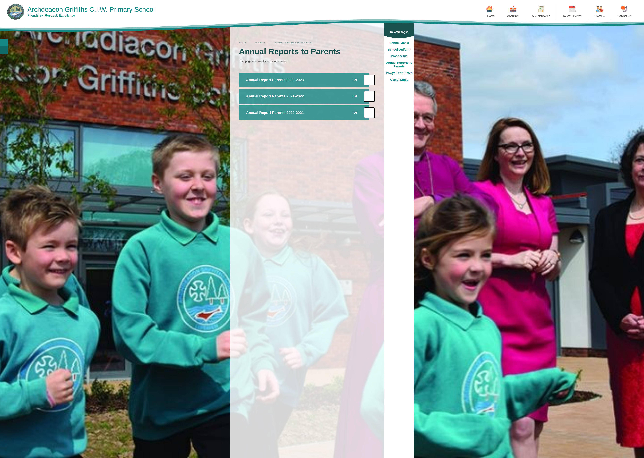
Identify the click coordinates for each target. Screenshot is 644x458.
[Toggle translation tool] (4, 50)
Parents (260, 42)
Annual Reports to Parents (293, 42)
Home (242, 42)
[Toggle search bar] (4, 42)
